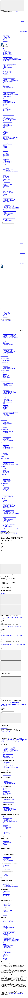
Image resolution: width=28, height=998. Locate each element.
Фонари (5, 219)
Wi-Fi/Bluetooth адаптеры (8, 169)
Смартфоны (5, 151)
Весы (4, 98)
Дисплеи (5, 954)
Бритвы (5, 105)
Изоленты (5, 202)
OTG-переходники (7, 134)
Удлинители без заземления (9, 216)
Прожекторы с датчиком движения (11, 208)
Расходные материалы (8, 161)
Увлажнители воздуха (8, 192)
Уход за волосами (7, 109)
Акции (21, 232)
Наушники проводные (8, 93)
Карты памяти (6, 155)
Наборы (5, 146)
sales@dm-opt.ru (23, 31)
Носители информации (8, 62)
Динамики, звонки (7, 956)
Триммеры (5, 104)
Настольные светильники (9, 206)
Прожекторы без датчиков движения (11, 207)
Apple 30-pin (6, 124)
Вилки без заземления (8, 196)
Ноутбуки (5, 164)
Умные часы (6, 186)
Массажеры (5, 108)
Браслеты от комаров (7, 184)
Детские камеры (6, 182)
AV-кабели (5, 130)
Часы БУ (5, 188)
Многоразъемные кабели (8, 138)
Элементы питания (7, 122)
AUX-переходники (7, 127)
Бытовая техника (7, 53)
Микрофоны (6, 86)
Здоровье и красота (7, 54)
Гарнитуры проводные (8, 89)
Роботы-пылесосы (7, 96)
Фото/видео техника (7, 71)
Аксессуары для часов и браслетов (10, 80)
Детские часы (6, 185)
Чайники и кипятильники (9, 102)
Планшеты (5, 165)
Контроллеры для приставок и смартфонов (12, 59)
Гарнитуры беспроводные (9, 92)
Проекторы (5, 100)
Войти (21, 243)
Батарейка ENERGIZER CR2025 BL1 (11, 635)
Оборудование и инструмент (9, 64)
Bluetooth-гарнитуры (7, 90)
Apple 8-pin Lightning (7, 125)
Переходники (6, 139)
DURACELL (6, 117)
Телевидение (6, 68)
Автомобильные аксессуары (9, 76)
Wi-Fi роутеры (6, 168)
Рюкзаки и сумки (7, 51)
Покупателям (6, 36)
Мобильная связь (7, 61)
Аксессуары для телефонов (9, 78)
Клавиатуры (6, 142)
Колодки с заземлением (8, 205)
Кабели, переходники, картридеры (10, 58)
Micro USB (5, 132)
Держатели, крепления (8, 81)
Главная (2, 528)
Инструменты (6, 159)
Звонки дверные (6, 201)
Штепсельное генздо (7, 220)
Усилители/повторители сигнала (10, 171)
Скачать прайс (4, 32)
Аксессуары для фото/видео (9, 79)
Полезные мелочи (7, 170)
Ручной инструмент (7, 162)
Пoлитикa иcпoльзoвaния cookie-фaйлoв (13, 740)
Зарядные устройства (8, 84)
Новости (5, 38)
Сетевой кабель (6, 214)
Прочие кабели (6, 140)
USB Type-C (6, 136)
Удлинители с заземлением (9, 218)
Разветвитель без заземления (9, 211)
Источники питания (7, 57)
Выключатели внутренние (9, 199)
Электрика (5, 74)
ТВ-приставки (6, 176)
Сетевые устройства (7, 67)
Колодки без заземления (8, 204)
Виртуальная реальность (8, 112)
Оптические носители (8, 156)
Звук (4, 85)
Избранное (22, 253)
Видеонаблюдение (7, 180)
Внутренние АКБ (7, 120)
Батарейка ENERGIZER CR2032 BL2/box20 (13, 644)
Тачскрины (5, 955)
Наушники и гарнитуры (8, 50)
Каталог (6, 528)
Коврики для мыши (7, 144)
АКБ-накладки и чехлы (8, 118)
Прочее (4, 66)
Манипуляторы (6, 60)
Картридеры (6, 154)
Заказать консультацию (6, 320)
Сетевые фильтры (7, 215)
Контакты (5, 41)
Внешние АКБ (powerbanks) (9, 119)
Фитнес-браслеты (7, 187)
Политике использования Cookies (15, 993)
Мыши (4, 145)
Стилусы (5, 147)
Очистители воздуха (7, 191)
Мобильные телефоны (8, 149)
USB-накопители (7, 153)
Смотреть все (3, 593)
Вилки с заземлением (8, 198)
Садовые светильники (8, 213)
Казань (2, 10)
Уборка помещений (7, 52)
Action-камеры (6, 179)
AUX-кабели (6, 126)
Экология (5, 73)
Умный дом (5, 70)
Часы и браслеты (7, 72)
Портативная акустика (8, 87)
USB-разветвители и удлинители (10, 137)
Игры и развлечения (7, 55)
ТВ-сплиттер (6, 177)
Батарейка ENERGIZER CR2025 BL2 (11, 626)
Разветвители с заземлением (9, 209)
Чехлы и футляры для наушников (10, 94)
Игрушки (5, 113)
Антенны (5, 959)
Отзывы (5, 39)
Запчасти (5, 82)
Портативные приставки (8, 115)
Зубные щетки (6, 107)
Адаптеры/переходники (8, 195)
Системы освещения (7, 101)
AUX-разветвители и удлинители (10, 128)
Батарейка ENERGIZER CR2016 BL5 (11, 617)
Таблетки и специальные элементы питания (10, 529)
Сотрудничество (6, 37)
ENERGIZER (3, 531)
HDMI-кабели (6, 131)
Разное (4, 160)
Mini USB (5, 133)
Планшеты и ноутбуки (8, 65)
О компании (6, 35)
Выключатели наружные (8, 200)
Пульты (4, 175)
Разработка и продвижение (9, 741)
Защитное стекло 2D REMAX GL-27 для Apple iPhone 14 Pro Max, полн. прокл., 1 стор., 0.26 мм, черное (14, 704)
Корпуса (5, 958)
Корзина (22, 263)
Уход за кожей (6, 110)
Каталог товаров (4, 46)
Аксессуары (5, 48)
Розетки (5, 194)
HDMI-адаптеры (6, 173)
